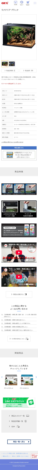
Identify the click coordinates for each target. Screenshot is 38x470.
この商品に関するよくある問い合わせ (12, 142)
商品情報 (15, 4)
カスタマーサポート (22, 4)
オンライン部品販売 (28, 4)
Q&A (13, 426)
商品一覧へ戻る (19, 442)
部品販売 (27, 70)
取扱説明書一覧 (17, 421)
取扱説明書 (9, 70)
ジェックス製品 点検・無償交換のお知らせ (15, 453)
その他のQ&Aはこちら (18, 338)
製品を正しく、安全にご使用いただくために (16, 456)
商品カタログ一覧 (18, 416)
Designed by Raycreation (19, 466)
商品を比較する (18, 294)
